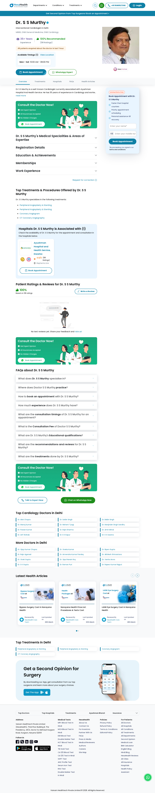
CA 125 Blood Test (66, 752)
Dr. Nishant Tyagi (67, 524)
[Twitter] (22, 741)
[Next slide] (137, 575)
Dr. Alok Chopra (24, 519)
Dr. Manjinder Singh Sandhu (113, 524)
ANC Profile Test (65, 762)
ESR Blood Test (64, 736)
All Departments (128, 736)
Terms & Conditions (108, 729)
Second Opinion (128, 739)
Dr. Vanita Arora (108, 559)
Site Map (82, 752)
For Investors (84, 729)
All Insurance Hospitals (126, 764)
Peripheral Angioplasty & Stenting (36, 205)
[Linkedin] (27, 741)
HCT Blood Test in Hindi (65, 744)
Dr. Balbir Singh (108, 519)
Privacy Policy (106, 723)
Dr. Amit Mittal (108, 530)
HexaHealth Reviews (129, 755)
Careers (82, 749)
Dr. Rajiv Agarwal (24, 554)
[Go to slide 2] (78, 630)
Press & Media (85, 739)
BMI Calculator (127, 746)
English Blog (126, 749)
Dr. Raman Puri (66, 564)
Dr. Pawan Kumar (25, 530)
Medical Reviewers (87, 742)
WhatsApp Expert (64, 72)
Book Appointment (37, 270)
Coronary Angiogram (30, 213)
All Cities (124, 759)
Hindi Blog (125, 752)
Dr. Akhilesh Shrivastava (112, 554)
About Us (83, 723)
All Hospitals (126, 726)
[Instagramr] (31, 742)
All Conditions (127, 729)
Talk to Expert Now (34, 500)
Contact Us (84, 726)
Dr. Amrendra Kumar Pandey (72, 554)
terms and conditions (117, 150)
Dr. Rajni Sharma (67, 530)
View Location (47, 54)
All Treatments (127, 732)
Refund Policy (106, 726)
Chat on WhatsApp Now (80, 500)
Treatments (40, 81)
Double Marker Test (66, 739)
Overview (23, 81)
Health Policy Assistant (126, 770)
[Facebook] (17, 742)
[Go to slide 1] (76, 630)
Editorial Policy (106, 732)
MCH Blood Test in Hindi (66, 731)
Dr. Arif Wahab (24, 535)
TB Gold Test (63, 749)
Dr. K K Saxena (108, 535)
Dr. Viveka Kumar (67, 549)
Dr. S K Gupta (23, 564)
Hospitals (57, 81)
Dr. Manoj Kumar (24, 524)
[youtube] (36, 741)
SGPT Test (62, 759)
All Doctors (126, 723)
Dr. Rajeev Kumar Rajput (112, 564)
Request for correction (83, 180)
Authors (82, 746)
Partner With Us (85, 732)
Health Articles (88, 81)
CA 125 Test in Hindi (66, 755)
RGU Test (62, 769)
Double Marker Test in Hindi (66, 774)
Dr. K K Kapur (65, 535)
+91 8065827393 (118, 5)
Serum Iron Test (65, 765)
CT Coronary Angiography (32, 217)
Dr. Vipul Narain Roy (68, 559)
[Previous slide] (132, 575)
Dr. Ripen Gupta (108, 549)
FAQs (71, 81)
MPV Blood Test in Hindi (65, 724)
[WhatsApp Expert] (101, 5)
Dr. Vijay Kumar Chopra (27, 549)
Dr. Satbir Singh (66, 519)
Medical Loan (127, 742)
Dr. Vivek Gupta (24, 559)
